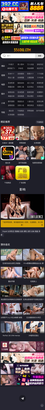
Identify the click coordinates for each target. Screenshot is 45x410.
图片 (3, 94)
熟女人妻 (11, 77)
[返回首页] (42, 405)
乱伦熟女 (30, 87)
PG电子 (11, 64)
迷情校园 (11, 105)
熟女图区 (30, 96)
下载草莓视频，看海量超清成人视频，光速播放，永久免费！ (22, 223)
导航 (3, 112)
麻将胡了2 (11, 68)
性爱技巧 (40, 105)
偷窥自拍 (11, 92)
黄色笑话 (30, 105)
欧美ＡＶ (30, 73)
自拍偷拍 (21, 73)
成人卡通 (30, 83)
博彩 (3, 66)
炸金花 (20, 68)
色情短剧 (21, 114)
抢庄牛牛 (40, 68)
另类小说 (21, 105)
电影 (3, 84)
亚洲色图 (21, 92)
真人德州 (21, 64)
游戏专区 (40, 64)
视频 (3, 75)
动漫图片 (40, 92)
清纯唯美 (21, 96)
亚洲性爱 (11, 83)
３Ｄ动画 (40, 73)
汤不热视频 (40, 111)
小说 (3, 103)
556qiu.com (22, 50)
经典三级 (21, 87)
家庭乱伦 (21, 101)
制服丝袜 (11, 87)
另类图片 (40, 96)
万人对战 (30, 64)
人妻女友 (30, 101)
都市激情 (11, 101)
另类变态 (40, 87)
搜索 (39, 56)
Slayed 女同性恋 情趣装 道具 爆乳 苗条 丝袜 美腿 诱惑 (20, 233)
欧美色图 (30, 92)
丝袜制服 (21, 77)
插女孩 (11, 111)
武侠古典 (40, 101)
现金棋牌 (30, 68)
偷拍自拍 (21, 83)
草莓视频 (30, 111)
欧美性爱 (40, 83)
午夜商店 (21, 111)
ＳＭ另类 (40, 77)
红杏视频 (11, 114)
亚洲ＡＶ (11, 73)
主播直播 (30, 77)
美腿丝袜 (11, 96)
